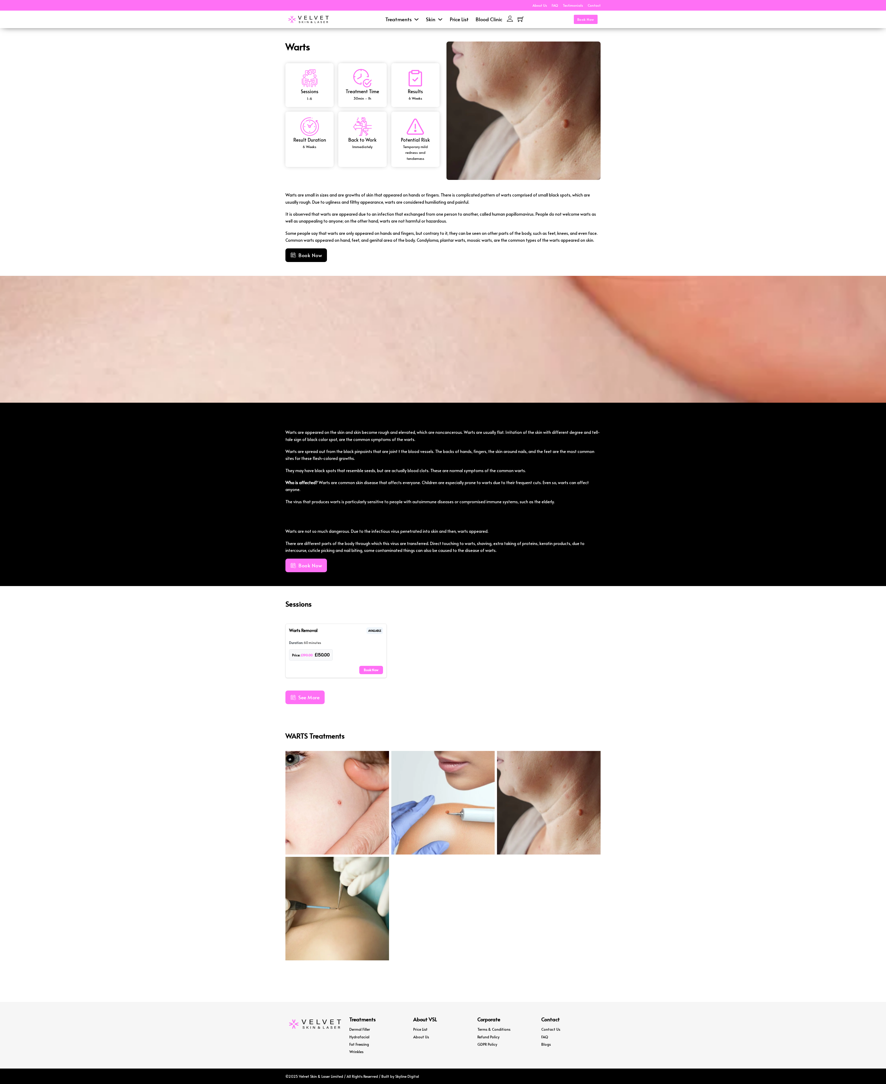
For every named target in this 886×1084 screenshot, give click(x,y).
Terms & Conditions (493, 1029)
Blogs (546, 1044)
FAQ (555, 5)
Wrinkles (356, 1051)
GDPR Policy (487, 1044)
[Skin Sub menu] (440, 19)
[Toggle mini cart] (521, 19)
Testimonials (573, 5)
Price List (459, 19)
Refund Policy (488, 1036)
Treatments (398, 19)
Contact (594, 5)
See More (309, 697)
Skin (430, 19)
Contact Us (550, 1029)
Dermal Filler (359, 1029)
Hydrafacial (359, 1036)
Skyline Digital (407, 1076)
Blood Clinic (489, 19)
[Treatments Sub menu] (416, 19)
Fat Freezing (359, 1044)
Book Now (585, 19)
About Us (540, 5)
